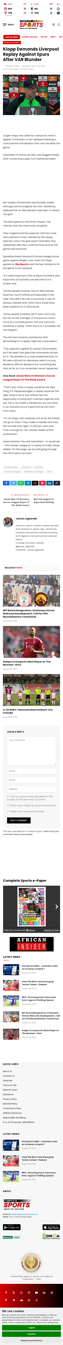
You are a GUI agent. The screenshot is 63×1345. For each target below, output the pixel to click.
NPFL (53, 37)
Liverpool (26, 467)
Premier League (12, 471)
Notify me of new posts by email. (27, 811)
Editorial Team (10, 1089)
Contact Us (9, 1075)
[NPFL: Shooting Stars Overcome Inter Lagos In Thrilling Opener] (11, 1001)
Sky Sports (21, 264)
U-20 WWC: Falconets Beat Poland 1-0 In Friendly (28, 711)
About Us (7, 1071)
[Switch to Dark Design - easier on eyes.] (58, 24)
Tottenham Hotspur (33, 471)
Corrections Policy (12, 1108)
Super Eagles (30, 37)
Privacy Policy (10, 1099)
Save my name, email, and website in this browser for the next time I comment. (30, 798)
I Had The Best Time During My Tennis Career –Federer (38, 983)
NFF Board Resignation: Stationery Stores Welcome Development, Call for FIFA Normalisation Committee (28, 613)
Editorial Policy (10, 1103)
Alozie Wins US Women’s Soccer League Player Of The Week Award (16, 502)
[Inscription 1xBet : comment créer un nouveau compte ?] (11, 969)
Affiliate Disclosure (12, 1113)
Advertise (7, 1080)
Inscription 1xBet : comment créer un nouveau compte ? (40, 967)
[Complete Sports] (31, 24)
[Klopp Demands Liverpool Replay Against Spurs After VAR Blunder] (31, 114)
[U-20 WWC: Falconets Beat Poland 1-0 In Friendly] (31, 690)
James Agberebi (26, 518)
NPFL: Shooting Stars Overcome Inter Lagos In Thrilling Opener (39, 999)
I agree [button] (31, 1327)
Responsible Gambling (14, 1117)
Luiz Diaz (38, 467)
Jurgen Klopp (11, 467)
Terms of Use (10, 1085)
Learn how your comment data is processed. (31, 833)
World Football (12, 42)
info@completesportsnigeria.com (24, 1214)
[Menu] (8, 24)
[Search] (54, 24)
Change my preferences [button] (31, 1340)
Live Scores (11, 37)
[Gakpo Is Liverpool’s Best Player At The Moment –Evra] (31, 642)
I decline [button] (31, 1334)
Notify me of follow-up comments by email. (33, 805)
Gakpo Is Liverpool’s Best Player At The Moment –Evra (27, 663)
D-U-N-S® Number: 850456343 (18, 1122)
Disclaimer (8, 1094)
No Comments (11, 69)
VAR (49, 471)
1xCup (44, 37)
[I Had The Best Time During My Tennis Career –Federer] (11, 985)
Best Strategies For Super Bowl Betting (44, 501)
